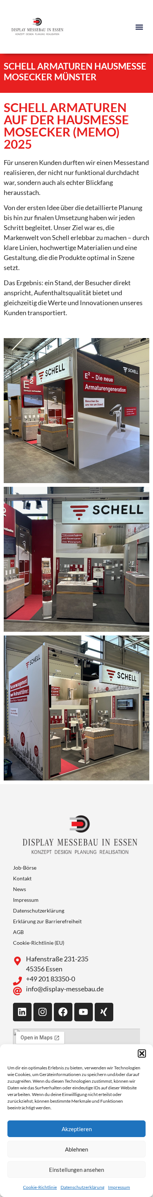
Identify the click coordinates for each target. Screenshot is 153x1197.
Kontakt (22, 878)
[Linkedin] (22, 1012)
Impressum (119, 1187)
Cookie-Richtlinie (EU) (38, 943)
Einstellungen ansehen (76, 1169)
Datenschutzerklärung (82, 1187)
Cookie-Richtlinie (40, 1187)
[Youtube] (83, 1012)
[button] (142, 1053)
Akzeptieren (77, 1129)
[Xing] (104, 1012)
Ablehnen (76, 1149)
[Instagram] (42, 1012)
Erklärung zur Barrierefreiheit (47, 921)
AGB (18, 932)
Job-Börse (24, 867)
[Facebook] (63, 1012)
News (19, 889)
